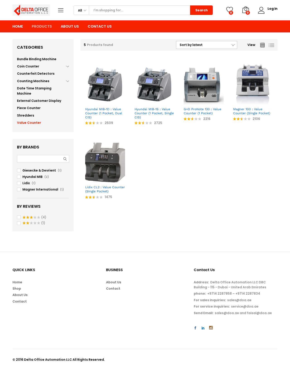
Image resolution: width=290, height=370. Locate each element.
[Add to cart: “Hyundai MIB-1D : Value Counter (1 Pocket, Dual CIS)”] (89, 101)
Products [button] (42, 26)
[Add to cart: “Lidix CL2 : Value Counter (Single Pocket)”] (89, 180)
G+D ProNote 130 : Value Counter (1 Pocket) (202, 111)
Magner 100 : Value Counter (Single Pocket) (251, 111)
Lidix (26, 183)
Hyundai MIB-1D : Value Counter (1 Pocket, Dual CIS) (103, 113)
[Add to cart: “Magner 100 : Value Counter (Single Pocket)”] (237, 101)
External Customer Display (39, 100)
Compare (121, 101)
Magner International (40, 189)
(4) (34, 217)
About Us (70, 26)
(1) (34, 223)
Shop (16, 288)
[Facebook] (195, 328)
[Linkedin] (203, 328)
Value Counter (29, 122)
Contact (19, 301)
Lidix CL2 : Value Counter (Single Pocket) (105, 189)
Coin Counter (28, 66)
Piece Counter (29, 108)
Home (17, 26)
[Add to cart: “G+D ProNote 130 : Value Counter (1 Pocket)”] (188, 101)
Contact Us (100, 26)
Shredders (25, 115)
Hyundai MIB (32, 176)
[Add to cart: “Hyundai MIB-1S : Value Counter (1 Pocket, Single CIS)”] (139, 101)
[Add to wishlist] (110, 101)
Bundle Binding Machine (36, 59)
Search (201, 10)
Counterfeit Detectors (36, 73)
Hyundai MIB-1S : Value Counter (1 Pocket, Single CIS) (154, 113)
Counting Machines (33, 81)
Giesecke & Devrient (39, 170)
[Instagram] (211, 328)
